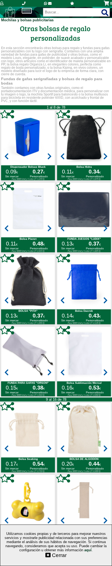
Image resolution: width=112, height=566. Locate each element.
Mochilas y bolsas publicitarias (27, 20)
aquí (88, 550)
